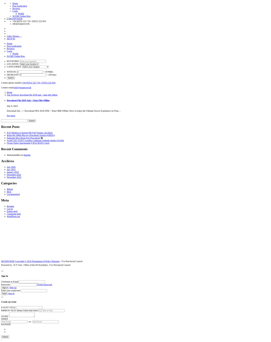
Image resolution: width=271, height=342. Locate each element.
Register (10, 206)
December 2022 (14, 174)
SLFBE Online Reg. (21, 16)
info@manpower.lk (22, 87)
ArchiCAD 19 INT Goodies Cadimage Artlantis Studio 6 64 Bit (35, 140)
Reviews (16, 8)
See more (11, 115)
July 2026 (11, 167)
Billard (10, 189)
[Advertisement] (135, 240)
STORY (5, 316)
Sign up (13, 287)
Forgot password (45, 284)
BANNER (6, 324)
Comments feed (14, 214)
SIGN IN (11, 39)
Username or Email (9, 281)
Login (15, 11)
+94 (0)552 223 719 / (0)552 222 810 (38, 83)
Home (15, 3)
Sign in (11, 293)
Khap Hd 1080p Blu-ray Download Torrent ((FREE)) (31, 135)
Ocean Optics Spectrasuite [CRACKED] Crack (28, 143)
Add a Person (13, 36)
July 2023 (11, 169)
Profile (21, 13)
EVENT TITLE (8, 307)
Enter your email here (10, 290)
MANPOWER (8, 261)
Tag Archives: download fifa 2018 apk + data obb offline (32, 95)
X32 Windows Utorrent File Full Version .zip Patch (30, 133)
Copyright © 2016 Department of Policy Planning (37, 261)
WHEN (4, 319)
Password (5, 284)
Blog (9, 192)
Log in (10, 209)
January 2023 (13, 172)
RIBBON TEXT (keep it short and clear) (19, 310)
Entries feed (12, 211)
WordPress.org (13, 216)
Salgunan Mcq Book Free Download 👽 (25, 138)
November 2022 (14, 177)
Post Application (19, 6)
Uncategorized (13, 194)
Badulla (27, 155)
